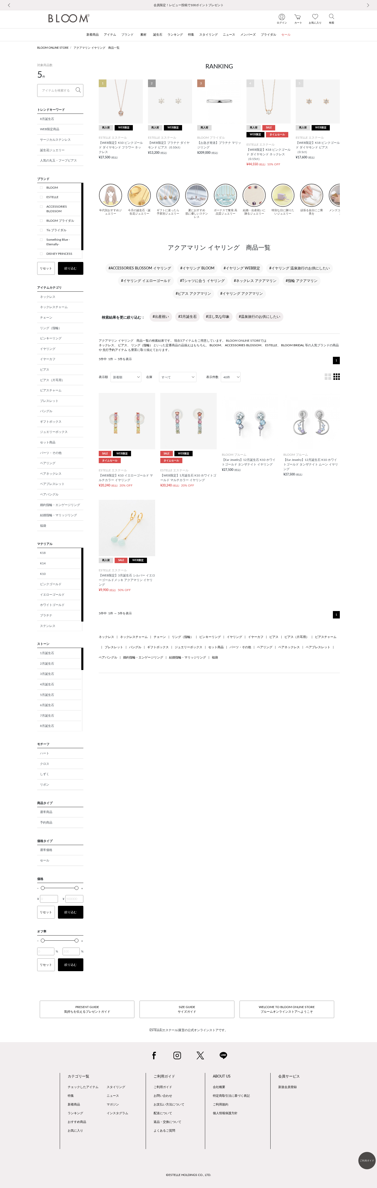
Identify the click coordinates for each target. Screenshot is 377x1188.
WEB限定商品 (49, 129)
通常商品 (46, 812)
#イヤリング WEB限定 (242, 268)
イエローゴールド (52, 594)
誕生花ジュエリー (52, 150)
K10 (43, 573)
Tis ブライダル (56, 230)
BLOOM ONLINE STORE (52, 47)
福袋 (43, 525)
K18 (43, 552)
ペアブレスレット (52, 483)
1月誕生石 (47, 653)
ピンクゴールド (51, 584)
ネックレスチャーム (54, 307)
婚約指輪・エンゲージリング (60, 504)
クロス (44, 763)
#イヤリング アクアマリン (241, 294)
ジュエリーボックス (54, 431)
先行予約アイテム (115, 349)
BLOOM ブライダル (60, 220)
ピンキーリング (51, 338)
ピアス (44, 369)
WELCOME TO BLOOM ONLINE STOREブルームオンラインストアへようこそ (287, 1009)
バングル (46, 411)
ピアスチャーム (51, 390)
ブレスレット (49, 400)
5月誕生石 (47, 694)
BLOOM (52, 187)
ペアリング (47, 463)
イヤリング (47, 348)
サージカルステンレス (55, 139)
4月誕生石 (47, 684)
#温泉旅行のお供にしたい (259, 317)
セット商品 (47, 442)
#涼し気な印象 (218, 317)
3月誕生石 (47, 673)
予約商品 (46, 822)
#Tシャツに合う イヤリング (202, 281)
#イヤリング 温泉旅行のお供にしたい (299, 268)
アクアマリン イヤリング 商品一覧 (97, 47)
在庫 (149, 377)
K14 (43, 563)
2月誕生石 (47, 663)
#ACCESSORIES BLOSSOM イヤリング (139, 268)
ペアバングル (49, 494)
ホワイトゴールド (52, 604)
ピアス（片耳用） (52, 380)
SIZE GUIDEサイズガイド (187, 1009)
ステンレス (47, 625)
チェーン (46, 317)
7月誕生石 (47, 715)
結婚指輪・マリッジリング (58, 515)
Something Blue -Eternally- (58, 242)
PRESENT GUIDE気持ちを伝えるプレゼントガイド (87, 1009)
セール (44, 860)
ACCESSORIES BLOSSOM (56, 209)
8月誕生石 (47, 118)
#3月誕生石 (187, 317)
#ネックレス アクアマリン (255, 281)
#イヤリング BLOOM (197, 268)
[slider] (43, 888)
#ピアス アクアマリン (193, 294)
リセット (46, 268)
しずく (44, 774)
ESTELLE (52, 197)
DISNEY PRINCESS (59, 253)
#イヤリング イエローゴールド (146, 281)
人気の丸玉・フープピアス (58, 160)
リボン (44, 784)
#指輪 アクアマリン (302, 281)
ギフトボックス (51, 421)
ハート (44, 753)
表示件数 (212, 377)
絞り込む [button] (70, 268)
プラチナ (46, 615)
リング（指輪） (51, 328)
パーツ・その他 (51, 452)
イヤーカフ (47, 359)
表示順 (103, 377)
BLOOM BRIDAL (292, 345)
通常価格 (46, 849)
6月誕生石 (47, 705)
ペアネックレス (51, 473)
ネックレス (47, 296)
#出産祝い (161, 317)
